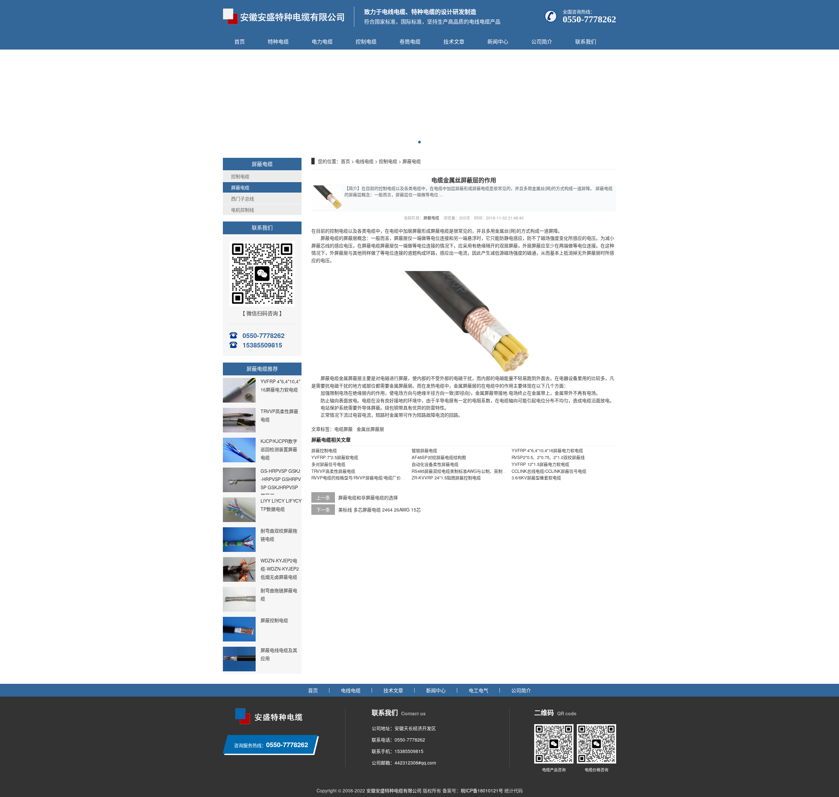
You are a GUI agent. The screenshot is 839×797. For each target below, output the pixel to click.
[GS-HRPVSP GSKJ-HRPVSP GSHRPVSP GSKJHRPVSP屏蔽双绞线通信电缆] (239, 490)
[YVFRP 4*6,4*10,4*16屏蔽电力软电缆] (239, 400)
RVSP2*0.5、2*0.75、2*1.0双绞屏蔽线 (548, 457)
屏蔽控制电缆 (274, 620)
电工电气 (478, 690)
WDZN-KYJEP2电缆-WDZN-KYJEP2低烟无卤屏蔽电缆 (280, 568)
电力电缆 (322, 41)
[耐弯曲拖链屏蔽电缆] (239, 609)
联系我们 (585, 41)
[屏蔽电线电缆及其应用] (239, 669)
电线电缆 (364, 161)
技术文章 (453, 41)
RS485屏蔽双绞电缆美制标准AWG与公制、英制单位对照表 (468, 471)
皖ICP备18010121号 (482, 790)
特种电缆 (278, 41)
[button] (419, 142)
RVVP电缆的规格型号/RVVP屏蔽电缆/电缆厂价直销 (360, 477)
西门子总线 (242, 198)
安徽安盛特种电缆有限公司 (393, 790)
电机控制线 (242, 209)
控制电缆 (366, 41)
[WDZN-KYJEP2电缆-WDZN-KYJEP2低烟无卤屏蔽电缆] (239, 580)
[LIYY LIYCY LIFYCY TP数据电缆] (239, 520)
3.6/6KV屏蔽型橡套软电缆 (536, 477)
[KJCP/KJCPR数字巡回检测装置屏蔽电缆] (239, 460)
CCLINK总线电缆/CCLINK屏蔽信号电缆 (549, 471)
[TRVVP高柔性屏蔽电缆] (239, 430)
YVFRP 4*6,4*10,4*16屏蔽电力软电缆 (547, 450)
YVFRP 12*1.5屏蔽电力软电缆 (540, 464)
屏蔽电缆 (240, 187)
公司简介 (541, 41)
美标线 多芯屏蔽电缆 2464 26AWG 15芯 (379, 509)
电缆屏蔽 (343, 429)
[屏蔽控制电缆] (239, 639)
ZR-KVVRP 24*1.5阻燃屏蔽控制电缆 (446, 477)
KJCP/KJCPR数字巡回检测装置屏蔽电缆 (279, 449)
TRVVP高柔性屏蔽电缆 (333, 471)
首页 (239, 41)
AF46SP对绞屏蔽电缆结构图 (439, 457)
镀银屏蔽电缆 (424, 450)
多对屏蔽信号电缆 (328, 464)
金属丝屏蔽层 (370, 429)
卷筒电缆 (410, 41)
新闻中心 (497, 41)
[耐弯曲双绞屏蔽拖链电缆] (239, 550)
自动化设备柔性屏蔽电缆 (435, 464)
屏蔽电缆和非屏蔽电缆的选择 (368, 497)
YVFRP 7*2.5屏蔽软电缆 (334, 457)
